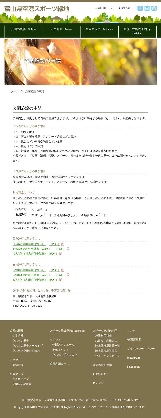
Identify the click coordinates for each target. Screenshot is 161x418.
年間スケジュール (63, 344)
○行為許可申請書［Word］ (29, 244)
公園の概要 (23, 29)
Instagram (133, 357)
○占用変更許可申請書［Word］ (32, 275)
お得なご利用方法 (106, 340)
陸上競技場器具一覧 (107, 345)
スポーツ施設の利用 (105, 330)
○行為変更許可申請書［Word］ (32, 248)
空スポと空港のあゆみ (26, 350)
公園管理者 (124, 8)
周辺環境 (17, 365)
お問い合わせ (101, 374)
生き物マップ (20, 378)
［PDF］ (54, 244)
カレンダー (99, 382)
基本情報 (17, 335)
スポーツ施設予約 (137, 31)
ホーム (14, 91)
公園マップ (99, 29)
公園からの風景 (22, 384)
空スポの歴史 (20, 340)
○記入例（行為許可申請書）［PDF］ (35, 253)
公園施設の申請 (102, 365)
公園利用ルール (103, 8)
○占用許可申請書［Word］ (29, 270)
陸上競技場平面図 (106, 350)
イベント (55, 339)
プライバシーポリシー (141, 348)
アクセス (61, 29)
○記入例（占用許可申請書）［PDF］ (35, 279)
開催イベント (60, 349)
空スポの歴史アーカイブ (27, 345)
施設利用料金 (103, 335)
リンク (131, 330)
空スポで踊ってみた (64, 354)
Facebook (133, 366)
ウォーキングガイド (107, 355)
